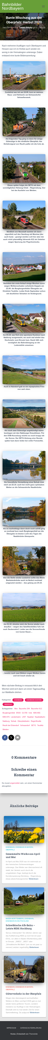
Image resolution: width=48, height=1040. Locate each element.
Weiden (6, 729)
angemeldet (15, 783)
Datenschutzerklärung (30, 1028)
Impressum (11, 1028)
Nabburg (6, 721)
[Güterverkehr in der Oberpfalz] (24, 969)
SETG (33, 725)
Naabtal (30, 717)
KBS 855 (36, 713)
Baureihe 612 (36, 709)
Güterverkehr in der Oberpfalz (23, 993)
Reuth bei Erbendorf (11, 725)
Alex (16, 709)
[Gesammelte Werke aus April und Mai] (24, 829)
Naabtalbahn (40, 717)
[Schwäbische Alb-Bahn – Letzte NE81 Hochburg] (24, 901)
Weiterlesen (33, 879)
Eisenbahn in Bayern (34, 700)
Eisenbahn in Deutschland (17, 921)
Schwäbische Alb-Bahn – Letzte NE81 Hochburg (20, 927)
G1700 (24, 713)
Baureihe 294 (24, 709)
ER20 (18, 713)
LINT (24, 717)
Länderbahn (16, 717)
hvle (30, 713)
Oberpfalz (8, 704)
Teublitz (40, 725)
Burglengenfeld (9, 713)
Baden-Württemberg (15, 918)
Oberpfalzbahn (24, 721)
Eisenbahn (18, 700)
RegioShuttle (36, 721)
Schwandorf (25, 725)
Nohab (13, 721)
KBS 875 (6, 717)
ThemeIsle (33, 1034)
